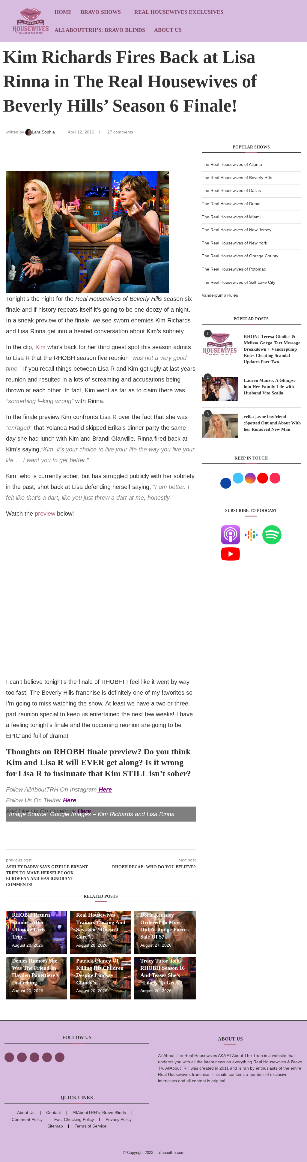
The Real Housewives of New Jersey (236, 229)
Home (63, 12)
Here (105, 789)
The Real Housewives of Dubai (231, 203)
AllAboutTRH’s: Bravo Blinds (100, 30)
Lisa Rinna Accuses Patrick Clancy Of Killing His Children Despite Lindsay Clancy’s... (100, 967)
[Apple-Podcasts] (230, 528)
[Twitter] (22, 1057)
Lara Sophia (44, 132)
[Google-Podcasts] (251, 528)
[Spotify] (272, 528)
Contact (53, 1112)
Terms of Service (90, 1126)
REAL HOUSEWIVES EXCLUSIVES (178, 12)
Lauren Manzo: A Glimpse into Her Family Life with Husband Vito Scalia (270, 386)
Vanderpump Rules (220, 295)
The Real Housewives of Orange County (240, 255)
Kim (40, 347)
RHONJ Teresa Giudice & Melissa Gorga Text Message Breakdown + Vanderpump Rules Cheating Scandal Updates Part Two (272, 349)
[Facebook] (9, 1057)
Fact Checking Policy (74, 1119)
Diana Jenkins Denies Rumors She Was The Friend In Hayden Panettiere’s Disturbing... (35, 967)
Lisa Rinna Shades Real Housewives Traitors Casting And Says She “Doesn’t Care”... (100, 922)
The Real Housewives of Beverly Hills (237, 177)
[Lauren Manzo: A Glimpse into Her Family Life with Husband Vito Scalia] (220, 389)
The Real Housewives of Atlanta (232, 164)
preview (45, 513)
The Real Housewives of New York (234, 243)
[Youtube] (230, 548)
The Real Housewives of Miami (231, 216)
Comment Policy (27, 1119)
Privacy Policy (119, 1119)
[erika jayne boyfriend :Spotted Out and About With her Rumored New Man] (220, 426)
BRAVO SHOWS (101, 12)
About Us (168, 30)
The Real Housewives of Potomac (234, 269)
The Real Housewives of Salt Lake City (238, 282)
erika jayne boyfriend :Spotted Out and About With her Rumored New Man (272, 423)
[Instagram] (34, 1057)
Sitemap (55, 1126)
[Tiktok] (47, 1057)
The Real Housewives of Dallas (231, 190)
